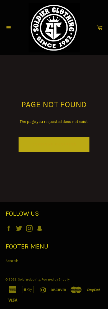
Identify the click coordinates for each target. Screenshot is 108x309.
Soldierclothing (29, 279)
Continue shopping (53, 144)
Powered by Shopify (56, 279)
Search (12, 260)
